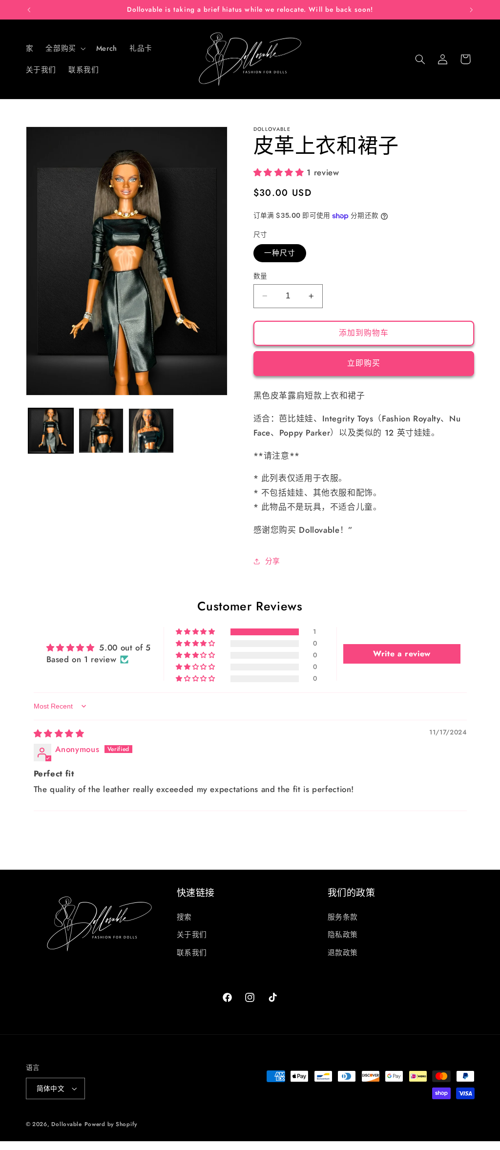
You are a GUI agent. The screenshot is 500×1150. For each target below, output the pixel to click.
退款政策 (343, 952)
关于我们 (192, 934)
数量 (260, 276)
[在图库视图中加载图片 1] (50, 430)
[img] (59, 733)
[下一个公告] (471, 10)
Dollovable (66, 1124)
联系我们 (192, 952)
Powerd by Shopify (111, 1124)
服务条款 (343, 917)
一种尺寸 (279, 253)
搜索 (184, 917)
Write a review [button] (402, 653)
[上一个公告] (29, 10)
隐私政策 (343, 934)
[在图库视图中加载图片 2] (101, 430)
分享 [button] (272, 561)
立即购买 (363, 363)
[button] (65, 48)
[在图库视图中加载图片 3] (150, 430)
